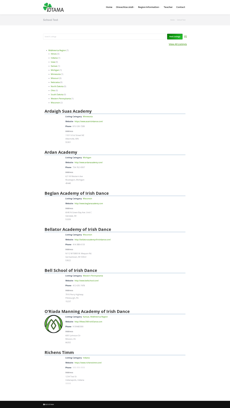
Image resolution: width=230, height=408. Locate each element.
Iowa (53, 62)
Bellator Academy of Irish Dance (78, 229)
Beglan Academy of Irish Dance (77, 193)
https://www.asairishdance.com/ (89, 121)
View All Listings (178, 44)
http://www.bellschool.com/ (87, 280)
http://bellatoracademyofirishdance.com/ (93, 239)
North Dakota (57, 86)
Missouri (55, 78)
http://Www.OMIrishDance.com (88, 321)
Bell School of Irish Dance (71, 270)
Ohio (53, 90)
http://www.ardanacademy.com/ (89, 162)
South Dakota (57, 94)
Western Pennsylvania (61, 98)
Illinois (54, 54)
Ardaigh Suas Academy (68, 111)
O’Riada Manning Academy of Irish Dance (87, 311)
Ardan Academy (61, 152)
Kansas (54, 66)
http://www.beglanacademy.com (89, 203)
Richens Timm (59, 352)
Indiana (54, 58)
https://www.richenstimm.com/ (88, 362)
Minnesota (55, 74)
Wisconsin (55, 102)
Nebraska (55, 82)
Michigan (55, 70)
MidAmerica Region (57, 50)
